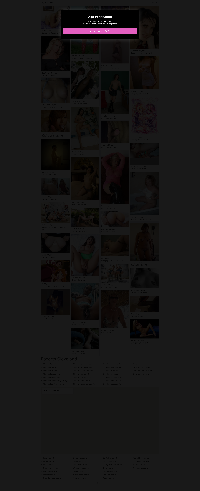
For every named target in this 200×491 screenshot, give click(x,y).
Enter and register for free (100, 31)
